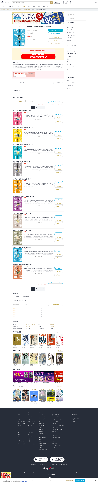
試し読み (56, 40)
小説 (14, 9)
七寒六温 (35, 403)
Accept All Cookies (80, 480)
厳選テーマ (69, 40)
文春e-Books (34, 30)
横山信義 (57, 403)
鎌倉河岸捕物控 (27, 9)
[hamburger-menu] (95, 2)
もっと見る (39, 69)
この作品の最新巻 (55, 83)
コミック (69, 48)
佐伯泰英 (17, 296)
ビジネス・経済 (70, 67)
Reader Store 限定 (71, 35)
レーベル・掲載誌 (71, 82)
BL (67, 69)
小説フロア (9, 9)
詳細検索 (56, 2)
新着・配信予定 (70, 85)
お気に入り (56, 37)
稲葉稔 (57, 365)
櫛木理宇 (23, 403)
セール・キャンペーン (72, 29)
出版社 (68, 80)
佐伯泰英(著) (29, 30)
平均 (26, 304)
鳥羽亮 (31, 365)
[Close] (95, 480)
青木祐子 (15, 403)
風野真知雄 (49, 365)
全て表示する (39, 119)
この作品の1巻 (20, 83)
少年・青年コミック (71, 51)
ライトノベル (70, 56)
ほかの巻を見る (56, 43)
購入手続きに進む (56, 30)
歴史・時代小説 (19, 9)
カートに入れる (56, 33)
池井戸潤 (49, 403)
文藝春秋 (52, 326)
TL (67, 72)
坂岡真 (40, 365)
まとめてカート (56, 101)
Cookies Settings (69, 480)
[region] (49, 480)
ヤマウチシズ (28, 403)
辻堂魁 (23, 365)
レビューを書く (30, 33)
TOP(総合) (3, 9)
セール (68, 88)
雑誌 (68, 61)
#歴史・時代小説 (17, 93)
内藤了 (40, 403)
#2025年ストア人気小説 (28, 93)
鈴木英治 (15, 365)
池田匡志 (32, 403)
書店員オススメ (70, 32)
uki (17, 403)
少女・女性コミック (71, 53)
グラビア (69, 64)
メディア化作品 (70, 37)
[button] (63, 464)
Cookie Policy (24, 481)
